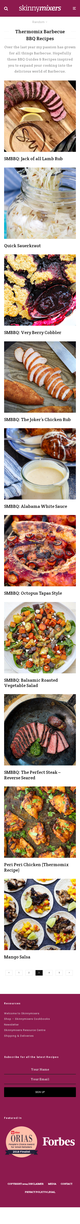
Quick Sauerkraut (22, 245)
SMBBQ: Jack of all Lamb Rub (33, 158)
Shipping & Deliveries (19, 1035)
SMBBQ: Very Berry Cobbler (32, 332)
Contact (66, 1183)
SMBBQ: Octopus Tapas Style (33, 593)
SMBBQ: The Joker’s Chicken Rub (37, 419)
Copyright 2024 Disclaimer (25, 1183)
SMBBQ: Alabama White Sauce (35, 506)
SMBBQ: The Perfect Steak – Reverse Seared (32, 775)
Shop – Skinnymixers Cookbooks (27, 1018)
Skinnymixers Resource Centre (25, 1030)
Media (52, 1183)
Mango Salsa (17, 956)
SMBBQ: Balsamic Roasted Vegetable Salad (31, 682)
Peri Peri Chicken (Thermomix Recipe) (36, 867)
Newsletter (11, 1024)
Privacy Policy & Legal (40, 1191)
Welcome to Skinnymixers (21, 1013)
